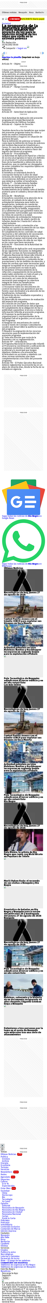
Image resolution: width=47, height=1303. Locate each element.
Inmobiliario (6, 1225)
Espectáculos (8, 1186)
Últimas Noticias (11, 1154)
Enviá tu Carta (8, 1218)
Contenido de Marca (10, 1229)
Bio (3, 1197)
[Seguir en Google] (3, 55)
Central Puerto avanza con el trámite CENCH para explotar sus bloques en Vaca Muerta (23, 621)
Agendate (8, 1177)
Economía (5, 1165)
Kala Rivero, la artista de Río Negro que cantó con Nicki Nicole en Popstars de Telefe (23, 854)
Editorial (6, 1206)
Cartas (5, 1216)
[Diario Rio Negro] (3, 1280)
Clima (4, 1193)
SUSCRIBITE (32, 19)
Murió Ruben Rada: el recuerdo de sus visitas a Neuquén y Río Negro (22, 882)
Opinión (4, 1204)
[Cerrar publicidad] (2, 1145)
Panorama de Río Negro (13, 1210)
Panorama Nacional (11, 1214)
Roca (31, 12)
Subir (5, 1278)
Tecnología (7, 1199)
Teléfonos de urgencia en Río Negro (18, 1265)
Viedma (4, 1246)
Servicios (5, 1169)
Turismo (4, 1167)
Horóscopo (7, 1195)
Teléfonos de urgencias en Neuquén (18, 1267)
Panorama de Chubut (12, 1212)
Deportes (5, 1179)
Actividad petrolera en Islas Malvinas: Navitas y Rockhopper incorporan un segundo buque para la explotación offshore (22, 650)
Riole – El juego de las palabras (15, 1261)
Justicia (5, 1161)
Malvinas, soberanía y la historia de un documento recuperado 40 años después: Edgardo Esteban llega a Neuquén (23, 1000)
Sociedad (6, 23)
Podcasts (5, 1223)
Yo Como (6, 1201)
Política (4, 1157)
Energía (4, 1163)
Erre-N (5, 1184)
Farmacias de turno (10, 1258)
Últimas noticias (9, 12)
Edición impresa (8, 1231)
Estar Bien (8, 1188)
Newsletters (9, 1172)
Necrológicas (7, 1254)
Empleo (4, 1250)
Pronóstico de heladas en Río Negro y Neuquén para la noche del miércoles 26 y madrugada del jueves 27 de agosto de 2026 (22, 912)
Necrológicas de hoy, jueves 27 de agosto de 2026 (22, 593)
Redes (4, 1174)
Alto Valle (5, 1237)
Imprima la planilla (12, 57)
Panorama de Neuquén (13, 1208)
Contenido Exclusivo (10, 1227)
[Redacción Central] (3, 40)
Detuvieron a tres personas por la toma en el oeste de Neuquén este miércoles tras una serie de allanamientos (23, 1031)
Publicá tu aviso (8, 1252)
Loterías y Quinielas (10, 1256)
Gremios (6, 1159)
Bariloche (40, 12)
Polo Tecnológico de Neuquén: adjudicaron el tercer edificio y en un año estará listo (23, 680)
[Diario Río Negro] (6, 19)
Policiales (5, 1220)
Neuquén (23, 12)
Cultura (4, 1182)
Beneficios (6, 1271)
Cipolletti (5, 1244)
